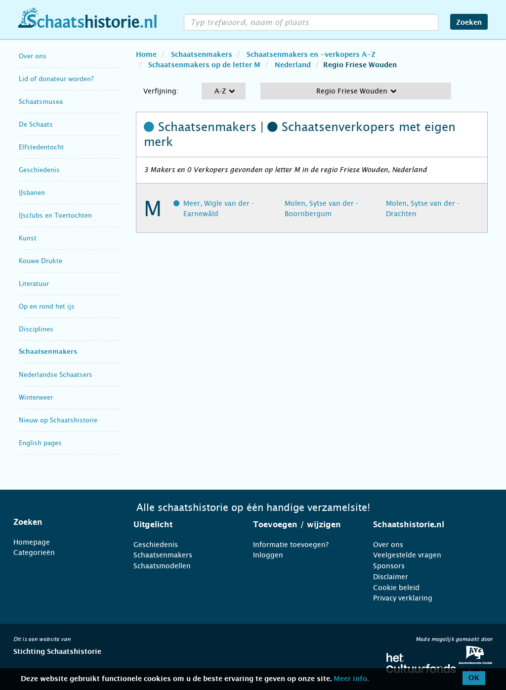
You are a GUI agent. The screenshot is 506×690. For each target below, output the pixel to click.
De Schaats (36, 124)
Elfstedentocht (41, 147)
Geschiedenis (39, 170)
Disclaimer (390, 577)
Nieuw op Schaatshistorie (58, 420)
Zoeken (469, 22)
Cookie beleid (396, 588)
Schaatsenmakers (48, 352)
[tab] (61, 522)
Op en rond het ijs (47, 306)
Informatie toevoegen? (291, 545)
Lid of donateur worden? (56, 79)
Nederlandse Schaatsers (55, 374)
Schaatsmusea (41, 101)
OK (473, 678)
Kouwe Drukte (40, 261)
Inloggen (268, 555)
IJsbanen (32, 192)
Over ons (32, 56)
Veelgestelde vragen (407, 555)
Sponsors (389, 566)
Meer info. (351, 679)
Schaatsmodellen (162, 566)
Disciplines (36, 329)
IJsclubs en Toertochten (55, 215)
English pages (40, 443)
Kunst (28, 238)
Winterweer (36, 397)
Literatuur (34, 283)
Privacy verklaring (402, 598)
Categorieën (34, 552)
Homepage (31, 542)
